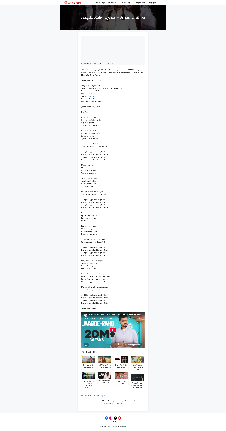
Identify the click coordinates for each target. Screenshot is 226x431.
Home (83, 63)
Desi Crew (91, 93)
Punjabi (102, 396)
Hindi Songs (112, 3)
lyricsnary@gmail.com (114, 403)
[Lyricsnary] (72, 2)
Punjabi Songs (100, 3)
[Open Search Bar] (159, 2)
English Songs (140, 3)
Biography (152, 3)
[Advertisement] (113, 48)
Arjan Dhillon (93, 96)
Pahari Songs (126, 3)
